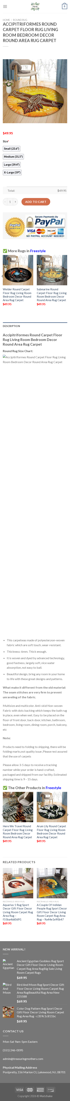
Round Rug (20, 19)
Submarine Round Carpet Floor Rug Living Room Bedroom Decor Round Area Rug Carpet (52, 295)
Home (6, 19)
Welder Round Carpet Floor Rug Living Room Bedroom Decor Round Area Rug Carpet (17, 295)
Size (6, 141)
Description (11, 326)
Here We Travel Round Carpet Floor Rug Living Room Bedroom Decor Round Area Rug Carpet (18, 831)
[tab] (35, 326)
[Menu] (5, 6)
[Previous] (2, 283)
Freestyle (38, 251)
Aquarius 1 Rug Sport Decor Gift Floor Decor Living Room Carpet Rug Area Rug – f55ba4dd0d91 (18, 912)
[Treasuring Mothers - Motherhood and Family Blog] (35, 6)
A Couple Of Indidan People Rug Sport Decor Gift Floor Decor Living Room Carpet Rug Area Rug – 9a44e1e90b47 (52, 912)
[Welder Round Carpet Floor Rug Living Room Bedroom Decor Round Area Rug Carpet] (18, 270)
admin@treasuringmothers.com (23, 1058)
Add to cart (35, 201)
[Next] (67, 283)
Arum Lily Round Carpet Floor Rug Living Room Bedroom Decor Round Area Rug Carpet (51, 831)
